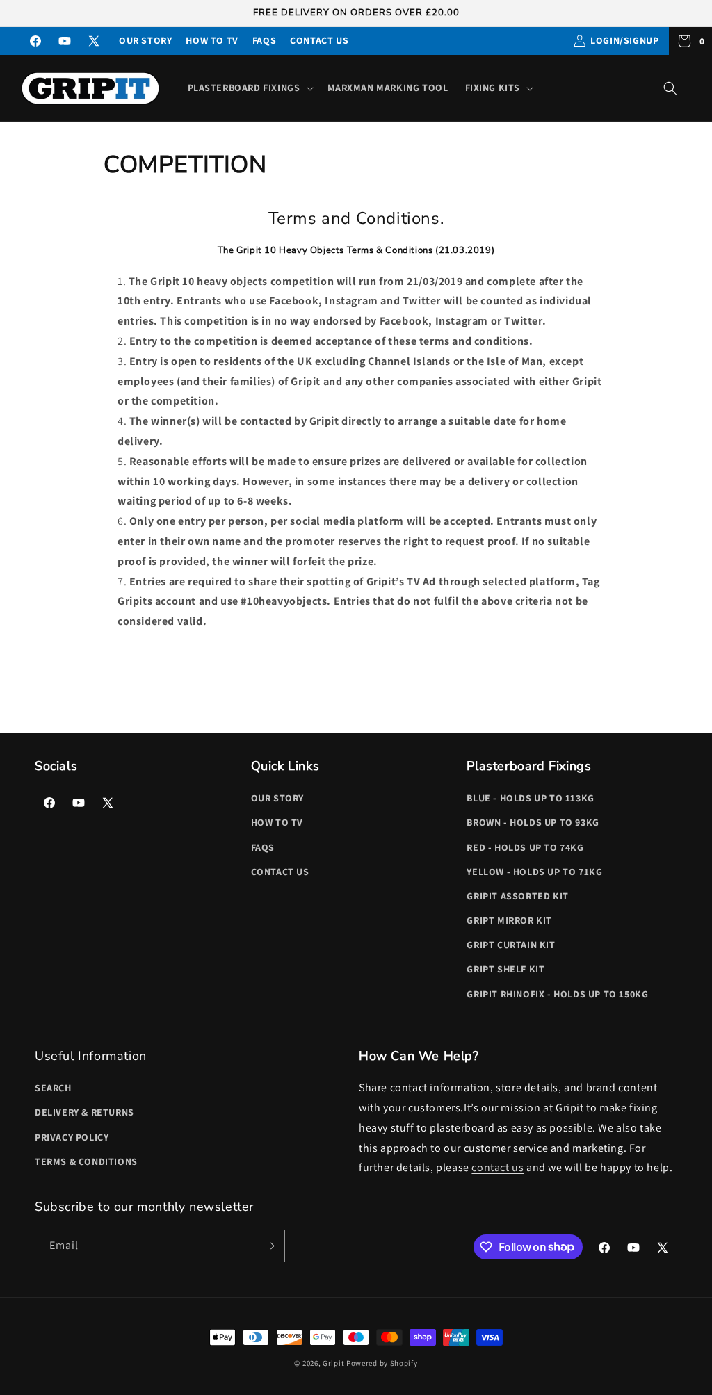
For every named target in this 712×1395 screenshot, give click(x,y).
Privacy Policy (71, 1137)
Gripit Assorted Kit (517, 896)
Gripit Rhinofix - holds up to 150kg (557, 994)
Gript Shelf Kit (505, 969)
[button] (249, 87)
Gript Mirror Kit (509, 920)
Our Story (145, 40)
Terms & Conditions (86, 1161)
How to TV (212, 40)
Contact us (319, 40)
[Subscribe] (269, 1246)
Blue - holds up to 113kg (530, 798)
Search (53, 1088)
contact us (497, 1167)
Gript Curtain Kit (511, 944)
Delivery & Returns (84, 1112)
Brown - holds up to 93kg (533, 822)
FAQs (264, 40)
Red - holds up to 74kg (525, 847)
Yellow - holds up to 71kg (534, 871)
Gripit (333, 1363)
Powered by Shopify (382, 1363)
